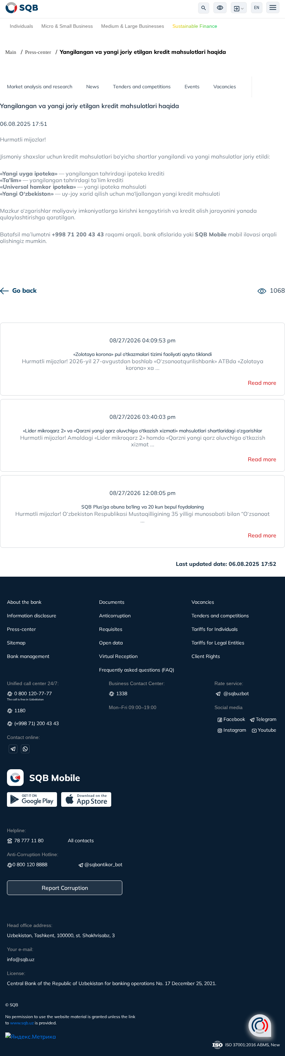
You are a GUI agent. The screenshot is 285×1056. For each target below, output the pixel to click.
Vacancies (224, 86)
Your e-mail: (20, 949)
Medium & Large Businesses (132, 26)
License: (16, 973)
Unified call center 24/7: (33, 683)
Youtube (267, 730)
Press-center (38, 52)
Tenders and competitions (142, 86)
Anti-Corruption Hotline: (32, 854)
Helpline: (16, 830)
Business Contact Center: (137, 683)
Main (10, 52)
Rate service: (228, 683)
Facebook (234, 719)
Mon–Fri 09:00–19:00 (132, 707)
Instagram (234, 730)
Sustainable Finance (194, 26)
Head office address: (29, 925)
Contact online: (23, 737)
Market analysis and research (39, 86)
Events (192, 86)
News (92, 86)
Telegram (266, 719)
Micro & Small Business (67, 26)
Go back (24, 290)
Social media (228, 707)
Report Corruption (65, 887)
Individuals (21, 26)
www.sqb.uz (22, 1022)
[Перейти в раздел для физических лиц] (22, 7)
